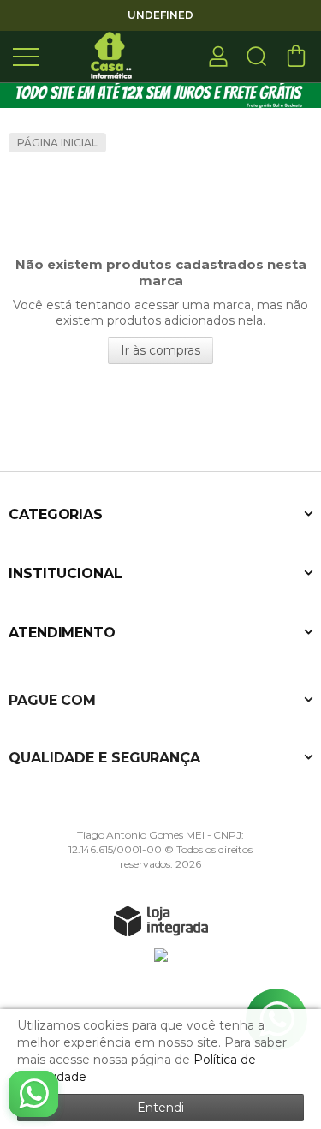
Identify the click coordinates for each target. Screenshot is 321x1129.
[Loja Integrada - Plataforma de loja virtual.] (161, 920)
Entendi (160, 1107)
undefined (160, 15)
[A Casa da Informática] (111, 55)
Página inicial (57, 142)
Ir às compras (160, 350)
